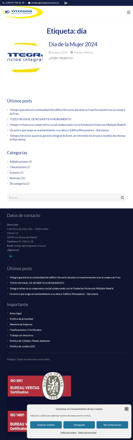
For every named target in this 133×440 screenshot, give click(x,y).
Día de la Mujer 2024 (73, 44)
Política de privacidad (87, 432)
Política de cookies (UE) (22, 346)
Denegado (79, 424)
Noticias (88, 52)
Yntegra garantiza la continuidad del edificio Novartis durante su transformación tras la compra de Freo (65, 277)
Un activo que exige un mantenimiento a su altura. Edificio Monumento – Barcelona (59, 130)
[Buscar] (122, 198)
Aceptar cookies (46, 424)
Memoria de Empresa (21, 324)
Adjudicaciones (19, 161)
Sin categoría (18, 183)
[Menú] (128, 12)
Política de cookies (68, 432)
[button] (126, 409)
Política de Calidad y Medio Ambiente (30, 340)
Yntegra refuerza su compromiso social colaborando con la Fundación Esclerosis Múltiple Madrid (68, 124)
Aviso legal (16, 313)
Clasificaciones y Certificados (26, 329)
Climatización (18, 167)
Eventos (78, 52)
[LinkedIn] (66, 3)
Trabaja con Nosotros (21, 335)
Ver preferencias (112, 424)
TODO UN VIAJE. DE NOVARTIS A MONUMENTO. (41, 119)
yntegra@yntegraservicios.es (45, 2)
